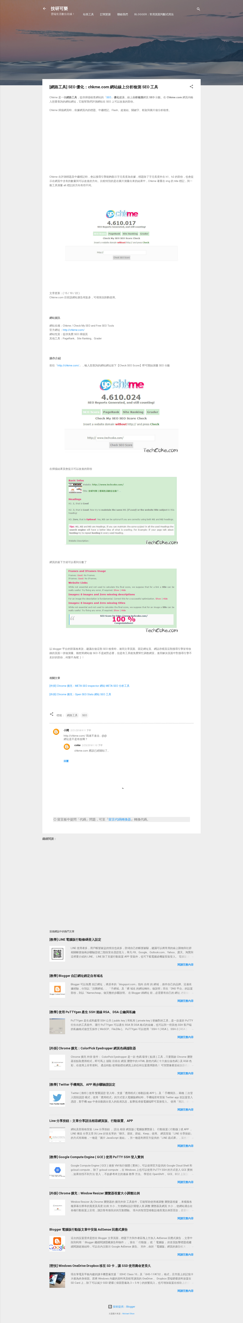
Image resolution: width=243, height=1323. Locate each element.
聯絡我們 (122, 14)
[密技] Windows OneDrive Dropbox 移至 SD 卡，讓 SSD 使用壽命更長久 (100, 1266)
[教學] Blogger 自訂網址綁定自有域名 (76, 976)
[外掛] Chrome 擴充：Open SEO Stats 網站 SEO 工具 (80, 694)
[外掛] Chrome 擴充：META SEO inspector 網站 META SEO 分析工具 (89, 685)
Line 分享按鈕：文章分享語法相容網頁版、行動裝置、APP (91, 1121)
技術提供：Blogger (123, 1306)
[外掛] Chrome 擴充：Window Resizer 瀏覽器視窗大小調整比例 (94, 1193)
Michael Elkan (128, 1314)
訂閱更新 (105, 14)
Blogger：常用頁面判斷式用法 (154, 14)
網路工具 (72, 715)
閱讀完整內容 (186, 964)
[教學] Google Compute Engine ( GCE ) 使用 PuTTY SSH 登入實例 (96, 1157)
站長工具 (88, 14)
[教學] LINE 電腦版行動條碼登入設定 (75, 939)
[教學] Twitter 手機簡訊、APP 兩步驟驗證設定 (82, 1084)
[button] (191, 87)
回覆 (66, 761)
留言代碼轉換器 (120, 819)
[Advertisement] (121, 51)
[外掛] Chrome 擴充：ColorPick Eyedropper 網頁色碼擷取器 (92, 1048)
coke (77, 745)
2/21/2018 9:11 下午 (80, 730)
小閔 (66, 730)
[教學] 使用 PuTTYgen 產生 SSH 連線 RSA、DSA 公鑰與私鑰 (92, 1012)
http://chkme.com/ (73, 330)
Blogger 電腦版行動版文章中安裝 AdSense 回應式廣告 (88, 1229)
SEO (108, 97)
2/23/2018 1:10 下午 (92, 745)
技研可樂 (59, 8)
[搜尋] (198, 9)
